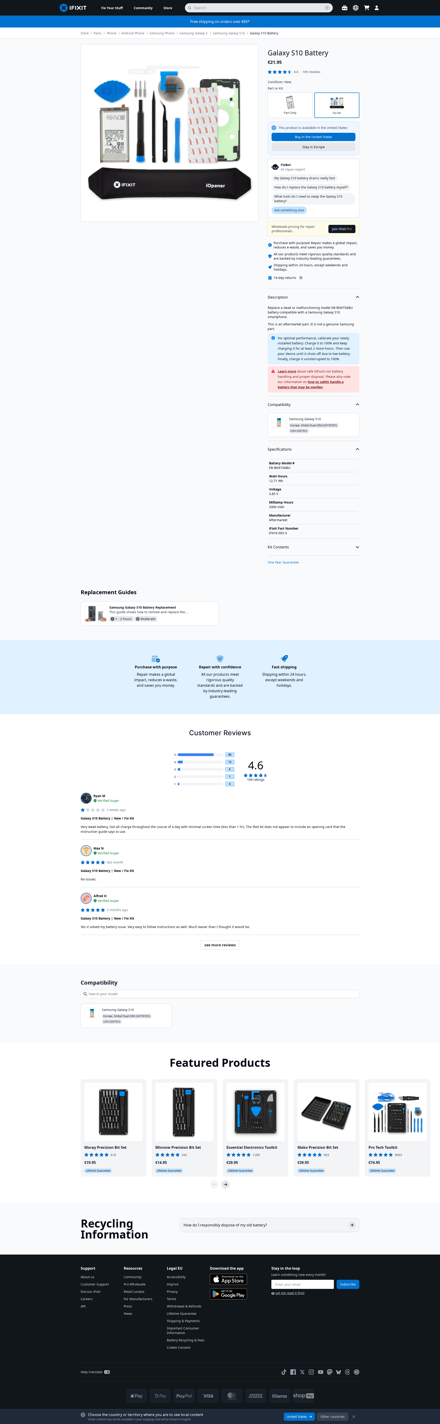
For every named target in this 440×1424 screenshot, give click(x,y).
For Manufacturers (138, 1299)
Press (128, 1306)
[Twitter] (302, 1372)
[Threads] (347, 1372)
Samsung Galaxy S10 (229, 33)
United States (296, 1416)
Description (278, 297)
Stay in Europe (313, 147)
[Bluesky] (338, 1372)
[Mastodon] (330, 1372)
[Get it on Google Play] (228, 1293)
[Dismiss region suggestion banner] (354, 1417)
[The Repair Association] (356, 1372)
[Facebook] (293, 1372)
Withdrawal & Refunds (184, 1306)
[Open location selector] (355, 7)
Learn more (287, 371)
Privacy (172, 1291)
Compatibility (279, 404)
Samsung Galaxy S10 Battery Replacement (142, 607)
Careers (87, 1299)
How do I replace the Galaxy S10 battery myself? (311, 187)
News (128, 1313)
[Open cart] (366, 7)
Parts (98, 33)
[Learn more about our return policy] (301, 277)
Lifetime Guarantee (181, 1313)
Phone (111, 33)
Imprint (173, 1284)
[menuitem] (112, 8)
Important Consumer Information (183, 1330)
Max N (99, 848)
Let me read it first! (290, 1293)
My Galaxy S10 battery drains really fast (304, 178)
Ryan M (99, 796)
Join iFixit (342, 229)
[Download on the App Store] (228, 1279)
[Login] (376, 7)
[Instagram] (311, 1372)
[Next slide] (225, 1184)
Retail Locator (134, 1291)
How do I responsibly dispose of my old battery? (225, 1225)
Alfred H (100, 896)
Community (132, 1277)
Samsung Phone (161, 33)
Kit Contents (278, 547)
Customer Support (95, 1284)
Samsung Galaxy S (193, 33)
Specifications (280, 449)
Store (85, 33)
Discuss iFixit (90, 1291)
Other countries (332, 1416)
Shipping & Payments (183, 1321)
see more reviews (220, 945)
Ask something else (289, 210)
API (83, 1306)
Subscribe (348, 1284)
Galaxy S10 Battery (264, 33)
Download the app (227, 1268)
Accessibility (176, 1277)
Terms (171, 1299)
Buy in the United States (313, 137)
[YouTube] (320, 1372)
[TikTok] (284, 1372)
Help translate (91, 1372)
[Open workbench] (344, 7)
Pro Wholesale (135, 1284)
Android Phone (132, 33)
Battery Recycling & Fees (185, 1340)
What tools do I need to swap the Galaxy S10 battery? (308, 198)
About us (87, 1277)
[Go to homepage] (75, 8)
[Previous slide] (214, 1184)
